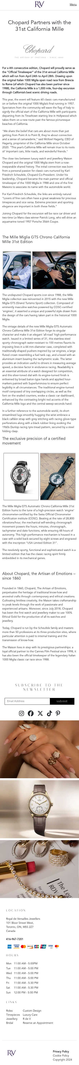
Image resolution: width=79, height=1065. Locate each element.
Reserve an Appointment (38, 1023)
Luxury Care (30, 1015)
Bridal (9, 1023)
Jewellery (11, 1019)
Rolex (9, 1010)
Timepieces (13, 1015)
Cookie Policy (61, 1055)
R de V (27, 1019)
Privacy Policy (61, 1051)
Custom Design (32, 1010)
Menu (73, 4)
